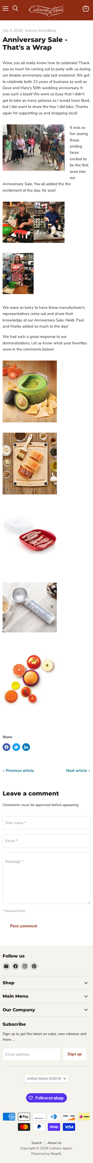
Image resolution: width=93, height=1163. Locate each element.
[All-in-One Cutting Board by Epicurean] (30, 497)
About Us (54, 1143)
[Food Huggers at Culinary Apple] (30, 713)
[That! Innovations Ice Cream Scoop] (30, 641)
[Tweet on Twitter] (16, 747)
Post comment (23, 926)
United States (44, 1078)
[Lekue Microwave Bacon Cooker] (30, 569)
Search (37, 1143)
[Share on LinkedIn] (26, 747)
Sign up (74, 1054)
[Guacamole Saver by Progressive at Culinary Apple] (30, 425)
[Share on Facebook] (6, 747)
